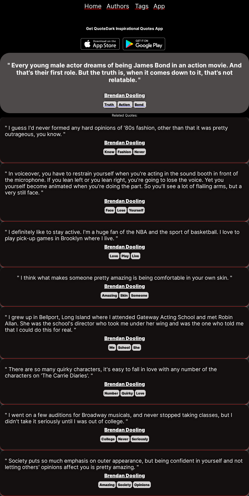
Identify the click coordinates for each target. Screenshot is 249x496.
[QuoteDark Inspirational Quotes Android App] (144, 44)
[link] (93, 6)
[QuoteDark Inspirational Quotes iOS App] (100, 43)
